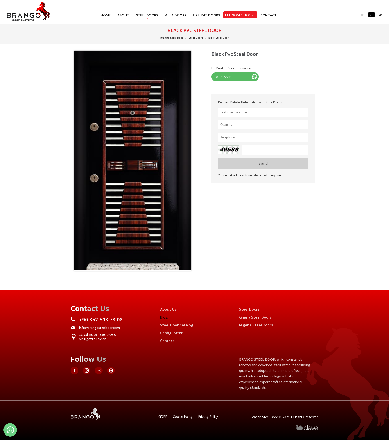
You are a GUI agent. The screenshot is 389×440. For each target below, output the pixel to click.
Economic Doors (240, 15)
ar (380, 14)
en (371, 14)
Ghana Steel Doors (255, 317)
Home (106, 15)
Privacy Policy (208, 416)
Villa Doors (175, 15)
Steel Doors (147, 15)
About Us (168, 309)
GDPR (162, 416)
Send (263, 163)
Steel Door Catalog (176, 325)
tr (362, 14)
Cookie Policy (182, 416)
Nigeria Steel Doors (256, 325)
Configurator (171, 332)
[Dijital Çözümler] (307, 429)
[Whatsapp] (10, 430)
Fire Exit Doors (206, 15)
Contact (268, 15)
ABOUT (123, 15)
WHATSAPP (223, 77)
